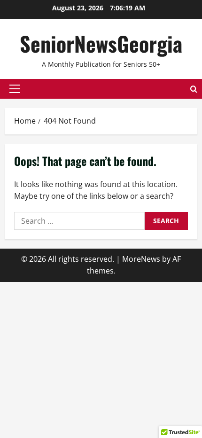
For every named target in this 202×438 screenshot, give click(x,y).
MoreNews (141, 259)
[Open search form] (193, 89)
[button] (15, 89)
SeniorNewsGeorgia (101, 43)
